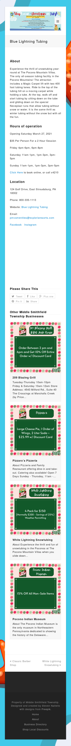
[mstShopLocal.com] (35, 21)
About (35, 719)
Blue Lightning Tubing (34, 207)
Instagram (30, 224)
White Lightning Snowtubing (33, 540)
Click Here (16, 172)
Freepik (46, 709)
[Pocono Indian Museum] (35, 588)
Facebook (16, 224)
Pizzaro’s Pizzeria (25, 460)
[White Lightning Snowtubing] (35, 509)
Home (35, 714)
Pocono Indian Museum (29, 619)
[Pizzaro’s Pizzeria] (35, 430)
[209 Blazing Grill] (35, 347)
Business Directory (35, 724)
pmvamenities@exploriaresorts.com (32, 217)
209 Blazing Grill (24, 377)
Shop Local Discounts (36, 729)
